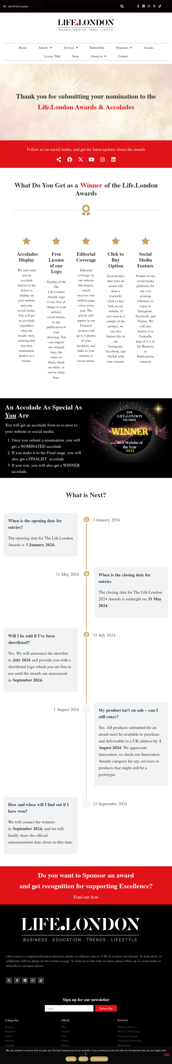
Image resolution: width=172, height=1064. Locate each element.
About (65, 1020)
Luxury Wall (52, 56)
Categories (11, 1020)
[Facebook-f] (138, 6)
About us (97, 56)
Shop (75, 56)
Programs (122, 47)
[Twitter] (154, 6)
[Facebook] (70, 159)
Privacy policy (99, 1059)
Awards (148, 47)
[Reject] (166, 1054)
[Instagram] (149, 6)
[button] (122, 6)
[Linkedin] (143, 6)
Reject (83, 1059)
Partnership (97, 47)
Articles (43, 47)
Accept (71, 1059)
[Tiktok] (159, 6)
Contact (123, 56)
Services (69, 47)
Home (23, 47)
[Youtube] (92, 159)
